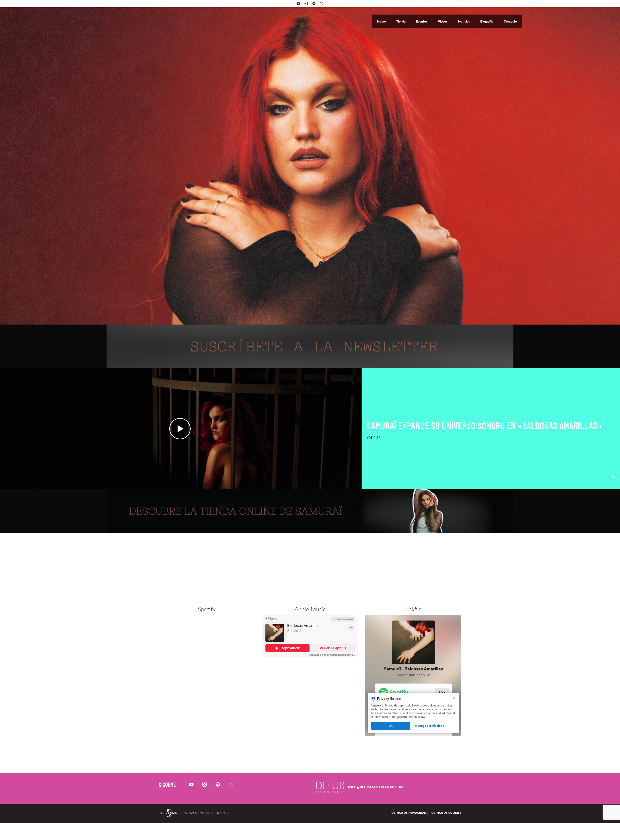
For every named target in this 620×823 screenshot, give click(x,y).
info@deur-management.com (375, 787)
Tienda (401, 21)
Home (382, 21)
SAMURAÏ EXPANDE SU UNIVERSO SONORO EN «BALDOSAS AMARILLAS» (484, 425)
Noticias (464, 21)
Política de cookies (445, 813)
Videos (443, 21)
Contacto (510, 21)
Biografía (487, 21)
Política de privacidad (407, 813)
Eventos (422, 21)
